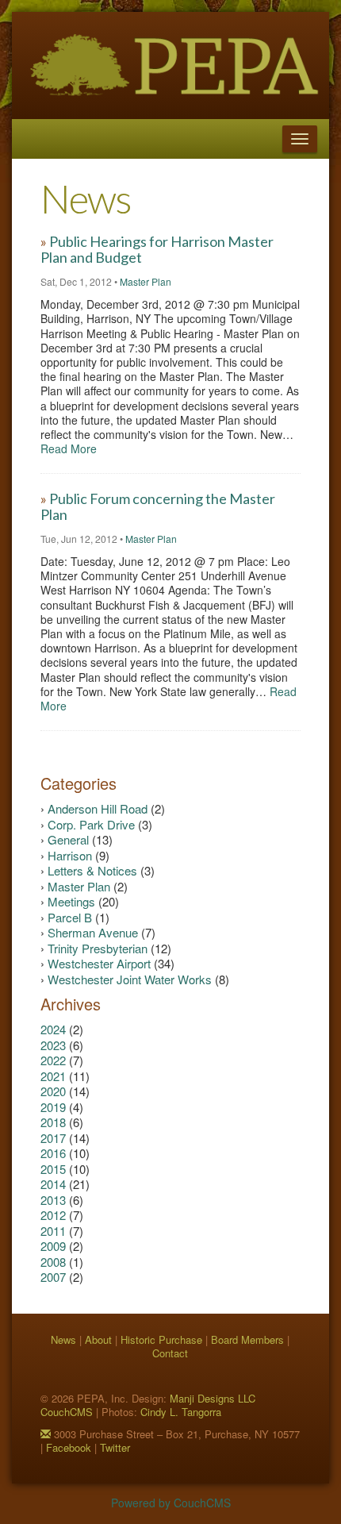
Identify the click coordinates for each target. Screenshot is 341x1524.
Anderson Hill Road (99, 808)
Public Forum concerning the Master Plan (157, 506)
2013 (54, 1199)
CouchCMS (66, 1411)
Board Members (247, 1339)
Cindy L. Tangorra (180, 1411)
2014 (54, 1184)
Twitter (115, 1447)
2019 (54, 1107)
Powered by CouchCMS (171, 1502)
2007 (54, 1276)
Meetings (73, 901)
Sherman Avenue (94, 932)
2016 (54, 1153)
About (98, 1339)
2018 (54, 1122)
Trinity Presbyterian (99, 948)
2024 (54, 1029)
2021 (54, 1076)
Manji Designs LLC (212, 1398)
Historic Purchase (161, 1339)
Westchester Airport (101, 963)
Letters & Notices (94, 870)
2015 (54, 1168)
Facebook (68, 1447)
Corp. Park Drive (93, 824)
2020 (54, 1091)
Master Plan (145, 281)
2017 (54, 1138)
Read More (68, 448)
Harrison (71, 855)
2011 (54, 1230)
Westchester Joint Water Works (131, 979)
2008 (54, 1261)
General (70, 839)
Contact (170, 1352)
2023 (54, 1045)
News (63, 1339)
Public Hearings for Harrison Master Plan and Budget (157, 249)
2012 (54, 1214)
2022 (54, 1060)
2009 (54, 1245)
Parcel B (71, 917)
